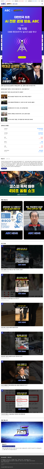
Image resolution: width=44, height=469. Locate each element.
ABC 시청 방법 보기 (22, 57)
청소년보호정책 (3, 457)
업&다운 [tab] (8, 158)
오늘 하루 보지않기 (12, 61)
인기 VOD (3, 243)
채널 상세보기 (4, 168)
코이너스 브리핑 (4, 125)
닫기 (32, 61)
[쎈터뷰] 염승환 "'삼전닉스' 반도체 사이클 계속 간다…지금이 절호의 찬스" (15, 89)
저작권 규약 (9, 457)
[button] (42, 183)
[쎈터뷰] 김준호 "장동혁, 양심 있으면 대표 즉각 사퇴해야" (12, 92)
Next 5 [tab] (3, 158)
